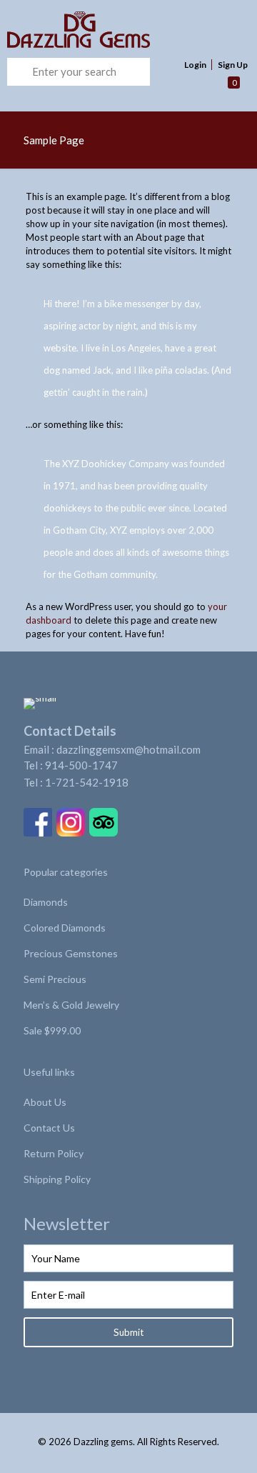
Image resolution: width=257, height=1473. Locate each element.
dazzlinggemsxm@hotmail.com (128, 749)
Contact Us (49, 1128)
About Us (45, 1102)
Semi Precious (55, 979)
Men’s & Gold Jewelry (71, 1005)
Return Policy (54, 1153)
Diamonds (46, 902)
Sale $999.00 (52, 1030)
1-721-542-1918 (86, 782)
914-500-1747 (81, 765)
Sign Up (233, 64)
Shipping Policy (57, 1179)
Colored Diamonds (65, 928)
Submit (128, 1332)
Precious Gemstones (71, 953)
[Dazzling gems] (106, 28)
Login (195, 64)
